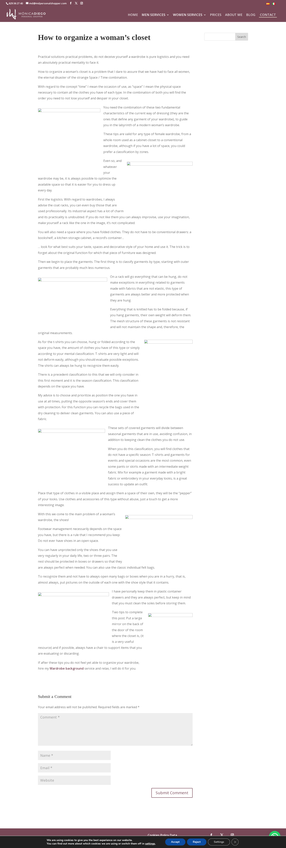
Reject (197, 842)
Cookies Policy (158, 835)
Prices (215, 15)
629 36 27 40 (16, 3)
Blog (250, 15)
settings (150, 843)
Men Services (153, 15)
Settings (219, 842)
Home (133, 15)
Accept (175, 842)
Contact (268, 14)
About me (233, 15)
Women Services (187, 15)
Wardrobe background (67, 668)
